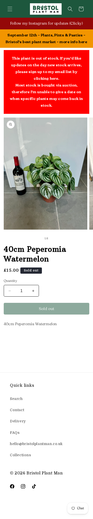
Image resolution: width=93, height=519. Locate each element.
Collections (20, 455)
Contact (17, 410)
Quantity (10, 281)
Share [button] (14, 339)
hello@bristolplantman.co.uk (36, 444)
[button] (9, 8)
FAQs (15, 433)
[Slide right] (57, 238)
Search (16, 399)
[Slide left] (35, 238)
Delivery (18, 421)
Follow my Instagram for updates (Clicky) (46, 23)
